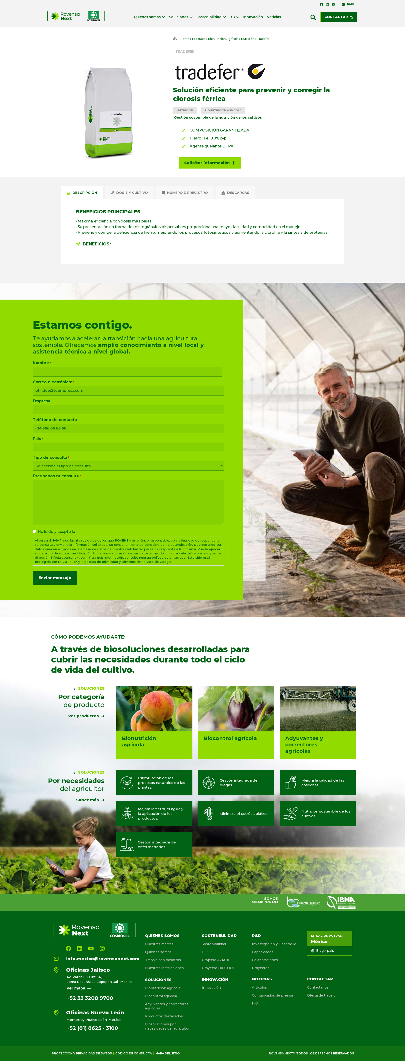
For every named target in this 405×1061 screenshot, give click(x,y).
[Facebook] (321, 4)
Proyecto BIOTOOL (218, 968)
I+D (255, 1003)
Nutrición (247, 39)
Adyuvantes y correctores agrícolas (166, 1006)
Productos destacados (164, 1016)
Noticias (262, 979)
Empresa (41, 401)
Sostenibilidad (219, 935)
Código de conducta (133, 1053)
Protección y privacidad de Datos (82, 1053)
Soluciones (158, 980)
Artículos (259, 987)
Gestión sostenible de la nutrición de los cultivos (218, 117)
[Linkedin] (327, 4)
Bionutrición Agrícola (223, 39)
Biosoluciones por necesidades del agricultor (167, 1026)
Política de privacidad (96, 531)
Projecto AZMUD (216, 960)
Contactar (320, 979)
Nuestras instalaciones (164, 968)
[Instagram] (102, 948)
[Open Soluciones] (191, 17)
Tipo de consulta (51, 457)
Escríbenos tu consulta (57, 476)
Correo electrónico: (53, 382)
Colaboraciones (265, 960)
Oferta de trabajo (321, 995)
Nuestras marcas (159, 944)
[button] (313, 17)
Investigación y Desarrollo (274, 944)
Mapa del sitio (167, 1053)
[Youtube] (333, 4)
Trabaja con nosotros (163, 960)
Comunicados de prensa (272, 995)
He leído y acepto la (78, 532)
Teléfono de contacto (55, 420)
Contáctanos (318, 987)
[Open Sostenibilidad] (224, 17)
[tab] (82, 192)
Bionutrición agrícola (162, 988)
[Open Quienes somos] (163, 17)
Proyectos (260, 968)
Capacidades (262, 952)
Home (184, 39)
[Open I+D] (238, 17)
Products (198, 39)
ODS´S (208, 952)
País (38, 439)
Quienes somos (162, 935)
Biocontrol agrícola (161, 996)
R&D (256, 935)
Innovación (215, 979)
